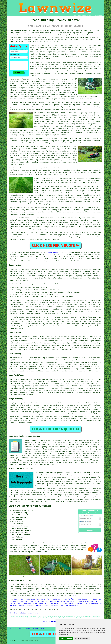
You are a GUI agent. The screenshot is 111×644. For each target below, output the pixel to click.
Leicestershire (62, 460)
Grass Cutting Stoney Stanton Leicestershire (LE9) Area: (35, 30)
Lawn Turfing (69, 599)
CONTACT (91, 15)
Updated (28, 628)
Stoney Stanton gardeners (35, 440)
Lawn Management (38, 599)
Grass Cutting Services (87, 599)
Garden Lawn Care (40, 603)
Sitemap (10, 628)
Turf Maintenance (54, 599)
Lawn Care (42, 628)
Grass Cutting (17, 628)
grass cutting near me (60, 488)
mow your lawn (36, 79)
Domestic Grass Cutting (87, 603)
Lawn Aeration (55, 603)
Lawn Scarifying (56, 606)
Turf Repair (50, 601)
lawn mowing (56, 64)
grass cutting (69, 178)
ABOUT (85, 15)
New (23, 628)
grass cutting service (72, 105)
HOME (74, 15)
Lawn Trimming (69, 603)
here (74, 595)
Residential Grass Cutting (31, 601)
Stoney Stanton (53, 252)
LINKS (79, 15)
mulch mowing (62, 278)
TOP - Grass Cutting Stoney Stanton (24, 613)
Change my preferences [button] (81, 638)
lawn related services (27, 460)
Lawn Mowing (35, 628)
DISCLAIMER (98, 15)
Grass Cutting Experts (66, 601)
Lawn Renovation (24, 603)
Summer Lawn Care (21, 599)
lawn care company (85, 141)
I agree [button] (62, 638)
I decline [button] (69, 638)
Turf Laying (83, 601)
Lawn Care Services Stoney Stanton (30, 506)
